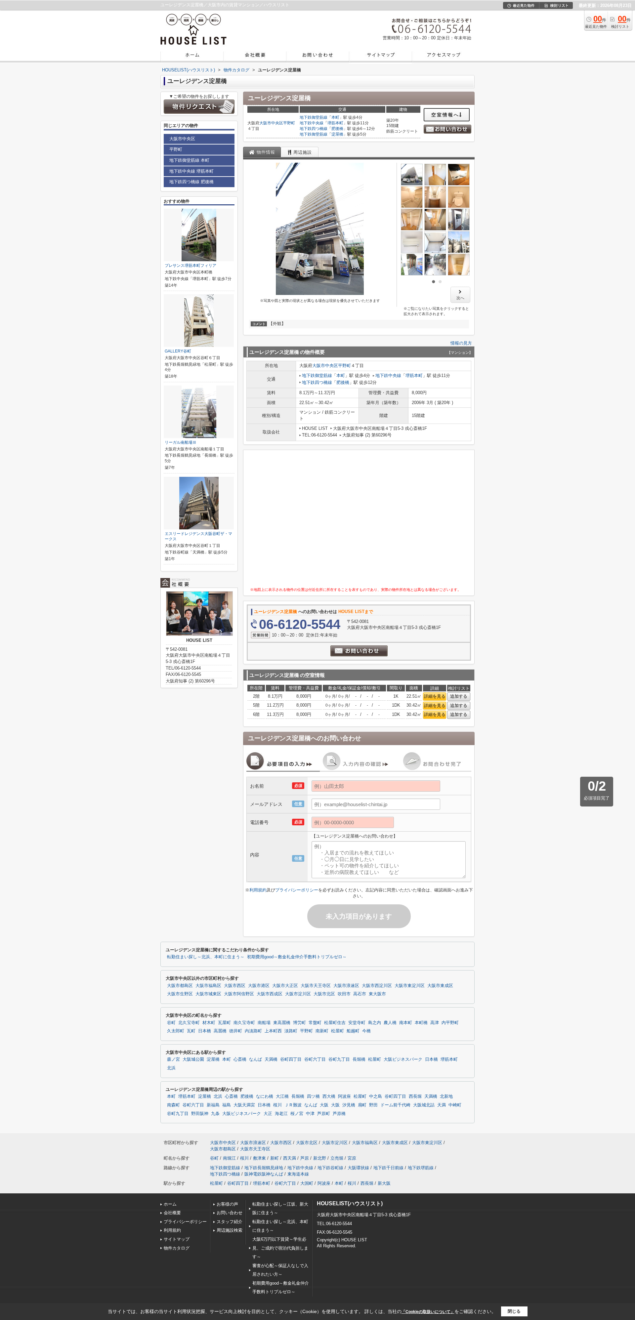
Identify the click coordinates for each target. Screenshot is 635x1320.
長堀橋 (359, 1059)
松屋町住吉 (335, 1022)
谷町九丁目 (339, 1059)
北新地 (446, 1096)
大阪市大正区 (285, 985)
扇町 (362, 1105)
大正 (268, 1113)
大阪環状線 (358, 1167)
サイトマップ (177, 1239)
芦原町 (323, 1113)
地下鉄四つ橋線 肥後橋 (191, 181)
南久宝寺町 (244, 1022)
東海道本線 (298, 1174)
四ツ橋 (313, 1096)
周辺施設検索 (229, 1230)
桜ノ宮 (296, 1113)
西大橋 (328, 1096)
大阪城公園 (193, 1059)
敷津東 (259, 1158)
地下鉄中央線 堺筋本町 (191, 171)
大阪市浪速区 (346, 985)
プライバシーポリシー (296, 889)
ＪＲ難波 (293, 1105)
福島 (226, 1105)
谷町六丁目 (315, 1059)
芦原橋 (339, 1113)
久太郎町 (175, 1031)
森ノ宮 (173, 1059)
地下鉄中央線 (311, 123)
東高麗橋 (281, 1022)
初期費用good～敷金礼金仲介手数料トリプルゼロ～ (297, 957)
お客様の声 (227, 1204)
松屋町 (337, 1031)
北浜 (171, 1068)
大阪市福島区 (208, 985)
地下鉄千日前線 (388, 1167)
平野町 (289, 123)
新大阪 (384, 1183)
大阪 (324, 1105)
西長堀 (415, 1096)
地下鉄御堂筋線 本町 (189, 160)
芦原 (304, 1158)
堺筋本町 (335, 123)
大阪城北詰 (424, 1105)
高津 (434, 1022)
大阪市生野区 (180, 994)
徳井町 (235, 1031)
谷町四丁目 (291, 1059)
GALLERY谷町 (178, 351)
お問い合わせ (229, 1212)
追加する (458, 696)
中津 (310, 1113)
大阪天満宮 (244, 1105)
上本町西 (273, 1031)
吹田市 (344, 994)
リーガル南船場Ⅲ (180, 442)
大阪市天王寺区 (316, 985)
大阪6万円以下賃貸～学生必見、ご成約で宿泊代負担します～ (280, 1248)
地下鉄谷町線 (330, 1167)
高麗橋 (220, 1031)
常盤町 (315, 1022)
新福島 (213, 1105)
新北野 (319, 1158)
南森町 (173, 1105)
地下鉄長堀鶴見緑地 (263, 1167)
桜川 (277, 1105)
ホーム (170, 1204)
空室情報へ (445, 114)
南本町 (405, 1022)
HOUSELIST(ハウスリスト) (350, 1203)
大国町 (306, 1183)
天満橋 (271, 1059)
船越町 (353, 1031)
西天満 (289, 1158)
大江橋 (282, 1096)
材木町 (208, 1022)
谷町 (171, 1022)
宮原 (352, 1158)
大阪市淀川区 (298, 994)
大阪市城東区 (208, 994)
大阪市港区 (259, 985)
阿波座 (344, 1096)
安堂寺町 (356, 1022)
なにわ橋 (264, 1096)
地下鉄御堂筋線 (313, 117)
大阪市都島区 (180, 985)
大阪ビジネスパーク (403, 1059)
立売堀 (336, 1158)
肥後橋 (337, 128)
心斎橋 (239, 1059)
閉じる (514, 1311)
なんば (255, 1059)
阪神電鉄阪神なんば (263, 1174)
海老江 (281, 1113)
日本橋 (204, 1031)
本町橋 (421, 1022)
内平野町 (450, 1022)
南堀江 (229, 1158)
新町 (274, 1158)
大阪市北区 (324, 994)
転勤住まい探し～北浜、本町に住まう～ (205, 957)
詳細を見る (434, 696)
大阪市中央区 (271, 123)
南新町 (322, 1031)
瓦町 (191, 1031)
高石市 (359, 994)
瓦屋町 (224, 1022)
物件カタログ (177, 1248)
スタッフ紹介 (229, 1221)
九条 (215, 1113)
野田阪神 (199, 1113)
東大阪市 (377, 994)
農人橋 (390, 1022)
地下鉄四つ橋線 (313, 128)
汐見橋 (348, 1105)
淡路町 (290, 1031)
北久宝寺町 (189, 1022)
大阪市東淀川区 (410, 985)
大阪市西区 (234, 985)
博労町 (299, 1022)
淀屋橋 (337, 134)
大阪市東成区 (440, 985)
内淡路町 (253, 1031)
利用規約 (258, 889)
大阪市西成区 (269, 994)
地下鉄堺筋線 (421, 1167)
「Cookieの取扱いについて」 (428, 1311)
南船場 (264, 1022)
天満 (441, 1105)
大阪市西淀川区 (377, 985)
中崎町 (454, 1105)
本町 (335, 117)
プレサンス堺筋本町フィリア (190, 265)
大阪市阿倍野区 (239, 994)
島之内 (374, 1022)
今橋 (366, 1031)
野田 (373, 1105)
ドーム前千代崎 (395, 1105)
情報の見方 (461, 343)
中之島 (375, 1096)
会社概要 (172, 1212)
